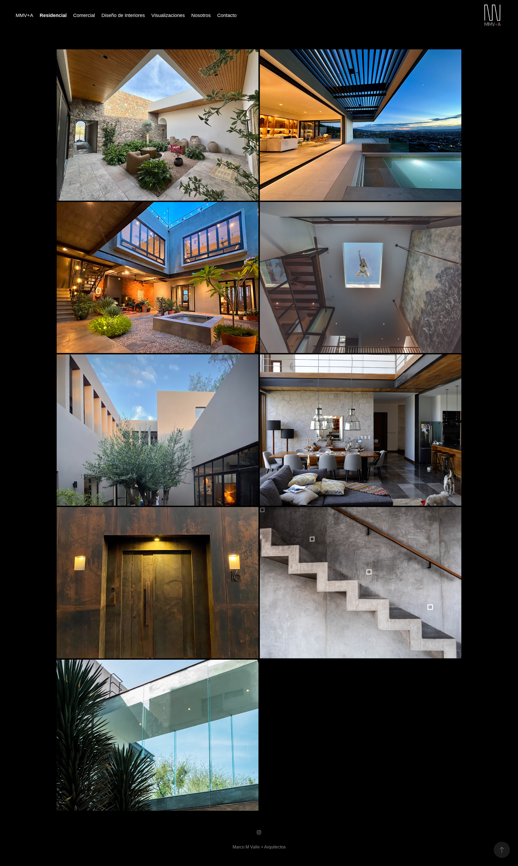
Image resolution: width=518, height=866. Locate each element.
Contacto (227, 15)
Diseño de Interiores (123, 15)
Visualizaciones (168, 15)
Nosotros (201, 15)
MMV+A (24, 15)
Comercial (84, 15)
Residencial (53, 15)
